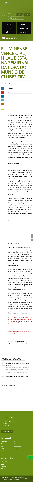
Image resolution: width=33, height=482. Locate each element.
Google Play (20, 14)
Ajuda (28, 41)
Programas (17, 443)
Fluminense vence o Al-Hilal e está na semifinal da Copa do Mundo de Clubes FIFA (20, 319)
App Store (28, 14)
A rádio (3, 443)
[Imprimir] (9, 341)
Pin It (2, 92)
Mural (15, 441)
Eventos (3, 448)
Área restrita (4, 466)
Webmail (3, 468)
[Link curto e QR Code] (5, 477)
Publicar (2, 96)
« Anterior (32, 240)
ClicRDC (10, 324)
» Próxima (32, 237)
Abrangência (17, 446)
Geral (9, 83)
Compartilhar (2, 88)
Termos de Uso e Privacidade (11, 479)
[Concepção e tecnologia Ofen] (28, 478)
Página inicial (4, 441)
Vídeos (3, 450)
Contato (16, 448)
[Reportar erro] (12, 341)
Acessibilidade (5, 471)
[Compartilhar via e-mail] (2, 104)
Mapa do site (19, 41)
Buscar (23, 18)
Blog (5, 83)
